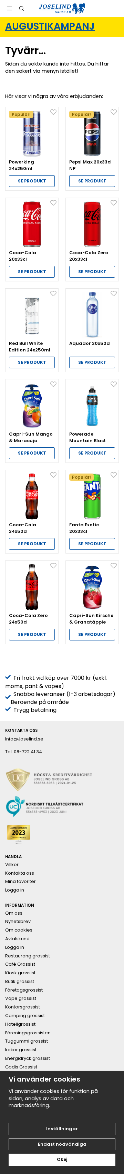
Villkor (12, 865)
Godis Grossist (21, 1067)
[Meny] (9, 8)
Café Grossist (20, 964)
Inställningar (62, 1128)
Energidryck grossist (27, 1058)
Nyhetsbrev (18, 921)
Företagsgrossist (24, 990)
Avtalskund (17, 939)
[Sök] (22, 9)
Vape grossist (20, 998)
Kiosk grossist (20, 973)
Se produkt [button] (32, 181)
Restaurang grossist (27, 956)
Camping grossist (25, 1016)
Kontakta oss (19, 873)
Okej (62, 1159)
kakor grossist (21, 1050)
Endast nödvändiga (62, 1144)
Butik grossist (19, 981)
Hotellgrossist (20, 1024)
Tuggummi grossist (26, 1041)
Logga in (14, 890)
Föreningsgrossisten (28, 1033)
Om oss (13, 913)
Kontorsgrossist (22, 1007)
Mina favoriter (20, 881)
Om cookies (18, 930)
